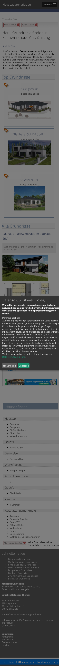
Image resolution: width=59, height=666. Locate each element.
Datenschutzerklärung (13, 356)
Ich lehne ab (9, 365)
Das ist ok (24, 365)
